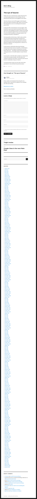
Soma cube (11, 484)
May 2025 (6, 188)
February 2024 (7, 208)
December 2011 (7, 404)
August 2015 (7, 345)
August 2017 (7, 313)
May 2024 (6, 204)
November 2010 (8, 421)
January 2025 (7, 194)
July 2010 (6, 426)
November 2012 (8, 389)
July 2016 (6, 330)
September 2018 (8, 295)
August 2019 (7, 281)
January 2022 (7, 242)
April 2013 (7, 382)
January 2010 (7, 434)
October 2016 (7, 326)
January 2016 (7, 338)
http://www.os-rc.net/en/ (8, 86)
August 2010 (7, 425)
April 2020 (7, 270)
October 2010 (7, 422)
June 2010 (6, 428)
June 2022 (6, 235)
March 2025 (7, 191)
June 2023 (6, 219)
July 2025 (6, 186)
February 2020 (7, 273)
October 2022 (7, 230)
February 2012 (7, 401)
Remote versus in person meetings (13, 480)
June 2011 (6, 412)
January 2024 (7, 210)
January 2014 (7, 370)
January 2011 (7, 418)
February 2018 (7, 305)
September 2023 (8, 215)
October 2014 (7, 358)
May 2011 (6, 413)
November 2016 (8, 325)
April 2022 (7, 238)
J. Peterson (7, 476)
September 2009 (8, 440)
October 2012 (7, 390)
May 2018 (6, 301)
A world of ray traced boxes (15, 476)
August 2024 (7, 200)
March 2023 (7, 223)
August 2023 (7, 216)
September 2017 (8, 311)
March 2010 (7, 432)
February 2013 (7, 385)
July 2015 (6, 346)
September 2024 (8, 199)
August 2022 (7, 232)
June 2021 (6, 251)
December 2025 (8, 179)
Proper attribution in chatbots (14, 489)
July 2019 (6, 282)
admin (6, 66)
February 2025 (7, 192)
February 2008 (7, 465)
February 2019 (7, 289)
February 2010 (7, 433)
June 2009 (7, 444)
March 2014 (7, 368)
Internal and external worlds (10, 478)
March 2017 (7, 319)
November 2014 (8, 357)
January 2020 (7, 274)
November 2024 (8, 196)
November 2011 (7, 405)
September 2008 (8, 456)
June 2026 (6, 171)
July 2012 (6, 394)
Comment (6, 100)
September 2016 (8, 327)
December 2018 (8, 291)
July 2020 (6, 266)
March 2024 (7, 207)
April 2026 (7, 174)
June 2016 (6, 331)
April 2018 (7, 302)
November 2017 (7, 309)
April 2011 (6, 414)
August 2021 (7, 248)
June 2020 (6, 267)
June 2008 (7, 460)
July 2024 (6, 202)
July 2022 (6, 234)
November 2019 (8, 277)
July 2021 (6, 250)
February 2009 (7, 449)
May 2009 (6, 445)
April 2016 (7, 334)
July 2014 (6, 362)
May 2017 (6, 317)
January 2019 (7, 290)
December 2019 (7, 275)
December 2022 (8, 227)
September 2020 (8, 263)
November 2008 (8, 453)
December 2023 (8, 211)
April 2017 (7, 318)
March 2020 (7, 271)
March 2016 (7, 335)
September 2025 (8, 183)
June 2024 (6, 203)
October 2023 (7, 214)
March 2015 (7, 351)
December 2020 (8, 259)
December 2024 (8, 195)
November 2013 (8, 373)
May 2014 (6, 365)
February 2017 (7, 321)
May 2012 (6, 397)
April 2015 (7, 350)
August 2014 (7, 361)
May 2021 (6, 252)
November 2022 (8, 228)
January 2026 (7, 178)
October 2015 (7, 342)
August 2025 (7, 184)
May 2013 (6, 381)
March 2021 (7, 255)
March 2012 (7, 400)
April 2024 (7, 206)
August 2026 (7, 168)
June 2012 (6, 396)
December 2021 (7, 243)
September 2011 (8, 408)
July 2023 (6, 218)
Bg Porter (6, 490)
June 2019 (6, 283)
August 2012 (7, 393)
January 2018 (7, 306)
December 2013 (7, 372)
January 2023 (7, 226)
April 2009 (7, 446)
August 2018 (7, 297)
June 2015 (6, 347)
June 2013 (6, 380)
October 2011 (7, 406)
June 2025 (6, 187)
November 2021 (8, 244)
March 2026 (7, 175)
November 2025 (8, 180)
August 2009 (7, 441)
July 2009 (6, 442)
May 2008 (6, 461)
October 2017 (7, 310)
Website (5, 124)
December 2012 (7, 388)
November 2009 (8, 437)
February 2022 (7, 240)
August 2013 (7, 377)
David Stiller (7, 485)
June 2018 (6, 299)
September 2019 (8, 279)
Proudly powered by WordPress (13, 496)
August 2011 (7, 409)
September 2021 (8, 247)
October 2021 (7, 246)
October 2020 (7, 262)
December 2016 (7, 323)
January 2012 (7, 402)
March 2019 (7, 287)
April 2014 (7, 366)
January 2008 (7, 467)
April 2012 (7, 398)
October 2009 (7, 438)
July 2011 (6, 410)
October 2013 (7, 374)
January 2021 (7, 258)
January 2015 (7, 354)
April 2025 (7, 190)
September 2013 (8, 376)
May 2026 (6, 172)
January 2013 (7, 386)
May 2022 (6, 236)
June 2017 (6, 315)
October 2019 (7, 278)
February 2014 (7, 369)
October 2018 (7, 294)
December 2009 (8, 436)
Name (5, 115)
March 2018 (7, 303)
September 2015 (8, 343)
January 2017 (7, 322)
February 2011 (7, 417)
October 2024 (7, 198)
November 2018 (8, 293)
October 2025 (7, 182)
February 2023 (7, 224)
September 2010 (8, 424)
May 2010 (6, 429)
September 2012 (8, 392)
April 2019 (7, 286)
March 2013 (7, 384)
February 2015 (7, 353)
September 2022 (8, 231)
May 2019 (6, 285)
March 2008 (7, 464)
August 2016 (7, 329)
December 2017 (7, 307)
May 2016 (6, 333)
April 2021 (7, 254)
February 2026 (7, 176)
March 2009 (7, 448)
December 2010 (8, 420)
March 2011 (7, 416)
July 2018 (6, 298)
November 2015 (7, 341)
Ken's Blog (7, 6)
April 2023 (7, 222)
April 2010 (7, 430)
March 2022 (7, 239)
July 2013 (6, 378)
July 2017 (6, 314)
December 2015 (7, 339)
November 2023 (8, 212)
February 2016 (7, 337)
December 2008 (8, 452)
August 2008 (7, 457)
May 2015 (6, 349)
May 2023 (6, 220)
